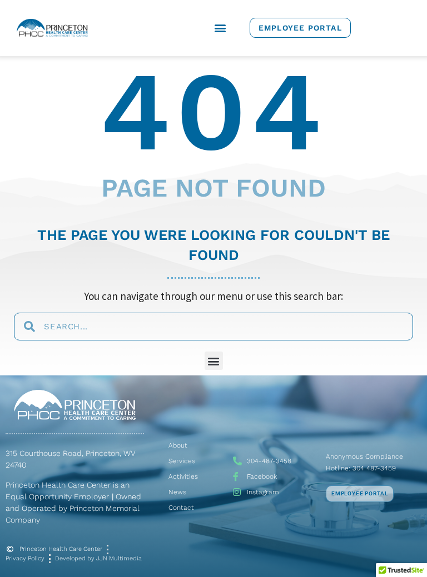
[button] (220, 28)
